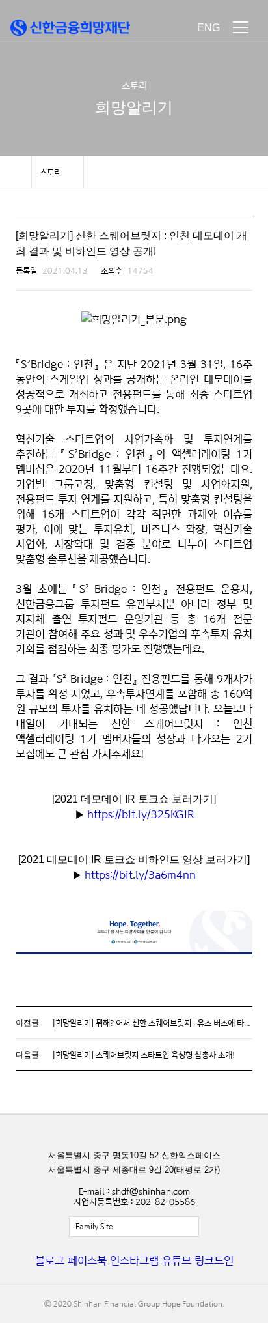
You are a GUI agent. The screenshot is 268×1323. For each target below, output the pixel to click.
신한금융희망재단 (70, 28)
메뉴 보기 (240, 27)
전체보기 (134, 1226)
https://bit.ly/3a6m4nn (140, 874)
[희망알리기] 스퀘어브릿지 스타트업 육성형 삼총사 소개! (144, 1054)
